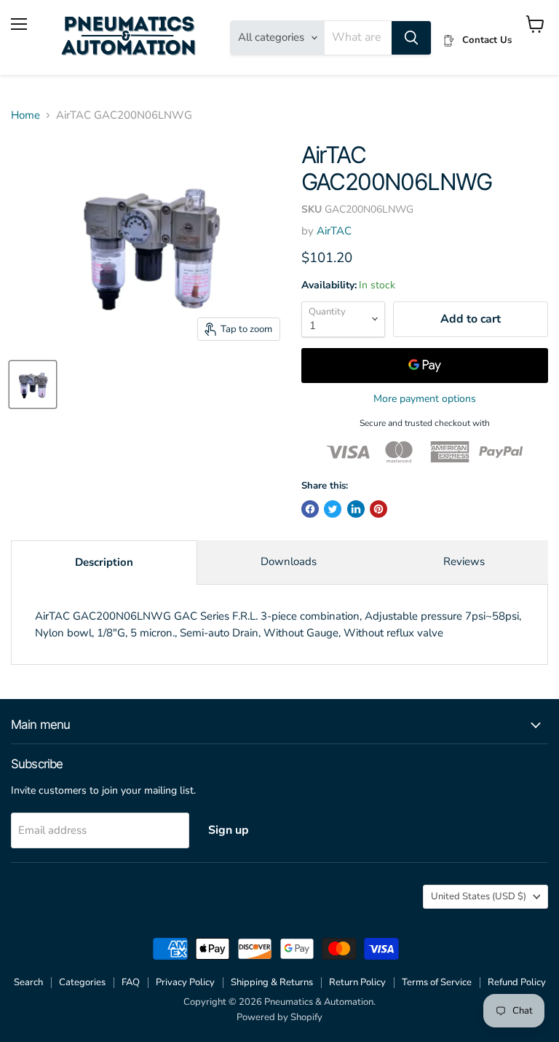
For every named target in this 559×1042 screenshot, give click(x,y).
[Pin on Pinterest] (378, 509)
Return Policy (357, 982)
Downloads (289, 561)
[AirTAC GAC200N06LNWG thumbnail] (32, 384)
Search (28, 982)
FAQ (131, 982)
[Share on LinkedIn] (356, 509)
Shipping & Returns (272, 982)
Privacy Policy (185, 982)
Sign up (228, 830)
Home (25, 115)
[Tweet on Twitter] (332, 509)
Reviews (464, 561)
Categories (82, 982)
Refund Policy (517, 982)
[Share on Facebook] (310, 509)
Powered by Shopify (279, 1017)
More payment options (424, 399)
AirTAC (334, 231)
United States (478, 896)
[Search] (411, 38)
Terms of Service (437, 982)
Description (104, 562)
